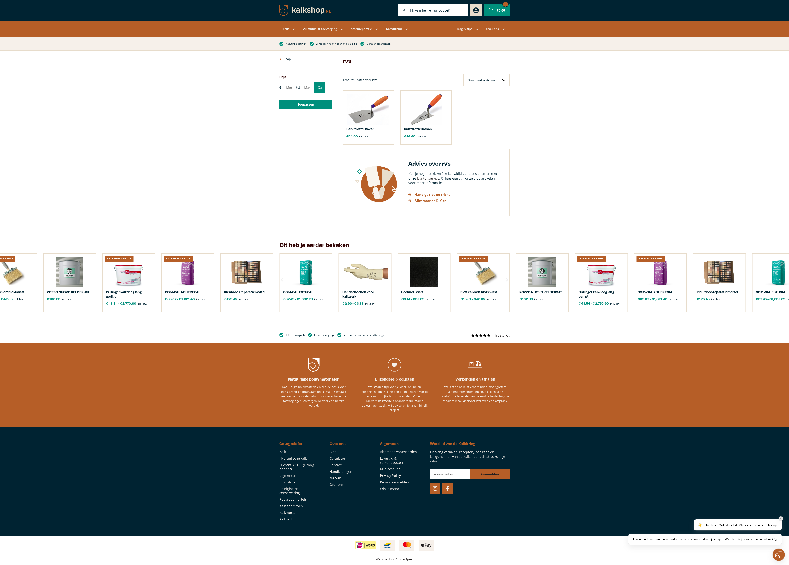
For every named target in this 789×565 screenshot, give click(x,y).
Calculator (337, 458)
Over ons (492, 29)
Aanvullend (394, 29)
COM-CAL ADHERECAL (655, 292)
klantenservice (428, 178)
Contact (336, 465)
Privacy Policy (390, 476)
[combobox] (433, 10)
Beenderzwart (412, 292)
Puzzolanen (288, 482)
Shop (287, 59)
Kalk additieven (291, 506)
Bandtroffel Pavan (360, 129)
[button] (305, 104)
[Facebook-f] (447, 488)
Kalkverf (285, 519)
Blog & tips (464, 29)
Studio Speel (404, 559)
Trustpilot (502, 335)
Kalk (286, 29)
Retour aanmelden (394, 482)
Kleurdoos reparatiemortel (717, 292)
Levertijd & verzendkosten (391, 460)
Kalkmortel (287, 513)
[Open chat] (779, 555)
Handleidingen (341, 471)
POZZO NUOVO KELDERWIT (540, 292)
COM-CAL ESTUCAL (298, 292)
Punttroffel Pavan (418, 129)
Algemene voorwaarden (398, 452)
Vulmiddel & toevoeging (320, 29)
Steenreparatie (361, 29)
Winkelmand (389, 489)
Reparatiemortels (293, 499)
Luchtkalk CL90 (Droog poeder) (296, 467)
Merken (335, 478)
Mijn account (390, 469)
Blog (333, 452)
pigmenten (287, 476)
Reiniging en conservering (289, 491)
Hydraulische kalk (293, 458)
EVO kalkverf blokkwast (478, 292)
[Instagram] (435, 488)
